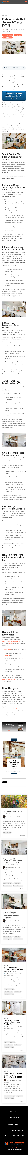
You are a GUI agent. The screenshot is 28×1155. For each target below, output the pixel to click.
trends (15, 709)
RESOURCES (13, 1117)
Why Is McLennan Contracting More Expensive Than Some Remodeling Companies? (14, 914)
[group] (14, 68)
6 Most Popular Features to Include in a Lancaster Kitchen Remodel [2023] (13, 1075)
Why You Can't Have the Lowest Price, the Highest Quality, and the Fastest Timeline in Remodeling (12, 861)
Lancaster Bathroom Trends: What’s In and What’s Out (12, 1022)
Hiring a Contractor (18, 885)
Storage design (7, 458)
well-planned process (8, 679)
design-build (7, 649)
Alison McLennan (10, 1080)
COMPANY (13, 1111)
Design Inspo (18, 35)
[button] (26, 1)
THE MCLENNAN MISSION (13, 1130)
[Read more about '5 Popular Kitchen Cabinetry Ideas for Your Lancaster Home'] (14, 955)
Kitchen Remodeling (8, 35)
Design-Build (17, 883)
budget (7, 655)
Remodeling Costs (7, 883)
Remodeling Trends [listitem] (9, 994)
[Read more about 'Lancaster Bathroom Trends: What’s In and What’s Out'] (14, 1008)
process (10, 644)
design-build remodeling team (11, 642)
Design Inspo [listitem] (17, 991)
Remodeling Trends (7, 37)
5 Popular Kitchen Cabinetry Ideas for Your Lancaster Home (13, 969)
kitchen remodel (19, 121)
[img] (20, 68)
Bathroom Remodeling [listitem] (9, 1042)
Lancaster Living (7, 832)
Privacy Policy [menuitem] (14, 1147)
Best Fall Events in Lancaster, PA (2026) (14, 812)
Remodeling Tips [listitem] (8, 991)
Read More (22, 835)
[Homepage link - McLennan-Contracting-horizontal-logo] (14, 1145)
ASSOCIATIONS (13, 1124)
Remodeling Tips (7, 885)
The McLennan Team (10, 29)
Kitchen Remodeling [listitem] (9, 989)
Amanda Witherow (9, 816)
